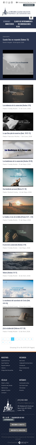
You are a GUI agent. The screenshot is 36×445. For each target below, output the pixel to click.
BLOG (18, 26)
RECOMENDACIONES (24, 24)
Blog (20, 370)
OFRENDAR (29, 5)
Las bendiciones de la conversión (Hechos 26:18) (17, 161)
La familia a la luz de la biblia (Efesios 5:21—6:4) (18, 217)
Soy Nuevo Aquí (23, 385)
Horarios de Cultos (24, 383)
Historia (3, 368)
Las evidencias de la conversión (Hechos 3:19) (17, 105)
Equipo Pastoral (5, 365)
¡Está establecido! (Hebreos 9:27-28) (14, 328)
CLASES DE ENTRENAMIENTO (23, 21)
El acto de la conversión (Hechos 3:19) (14, 244)
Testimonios (4, 388)
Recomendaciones (24, 368)
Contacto (3, 392)
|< (3, 339)
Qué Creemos (5, 363)
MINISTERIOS (9, 24)
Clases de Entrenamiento (26, 363)
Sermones (22, 360)
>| (9, 342)
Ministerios (22, 365)
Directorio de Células (6, 385)
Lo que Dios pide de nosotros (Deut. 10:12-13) (17, 133)
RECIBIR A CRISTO (18, 424)
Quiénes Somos (5, 360)
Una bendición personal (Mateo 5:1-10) (14, 189)
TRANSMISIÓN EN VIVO (27, 3)
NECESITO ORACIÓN (18, 430)
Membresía (22, 388)
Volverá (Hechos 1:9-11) (10, 272)
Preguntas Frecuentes (7, 370)
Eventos (21, 390)
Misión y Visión (5, 383)
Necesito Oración (5, 390)
